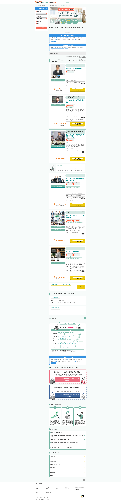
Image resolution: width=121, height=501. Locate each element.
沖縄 (75, 343)
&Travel (41, 487)
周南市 (58, 37)
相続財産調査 (74, 47)
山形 (70, 333)
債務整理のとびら (48, 492)
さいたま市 (62, 347)
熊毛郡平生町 (58, 39)
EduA (37, 488)
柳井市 (79, 37)
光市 (76, 37)
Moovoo (37, 489)
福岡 (58, 343)
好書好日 (57, 488)
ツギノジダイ (67, 488)
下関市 (55, 37)
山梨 (60, 336)
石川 (67, 336)
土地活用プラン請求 (83, 2)
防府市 (60, 37)
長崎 (63, 343)
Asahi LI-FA (67, 489)
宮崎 (69, 343)
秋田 (66, 333)
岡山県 (68, 138)
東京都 (68, 182)
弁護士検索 (67, 2)
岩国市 (63, 37)
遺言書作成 (52, 47)
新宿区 (72, 182)
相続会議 (66, 487)
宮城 (68, 333)
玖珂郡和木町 (73, 39)
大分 (67, 343)
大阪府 (68, 253)
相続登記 (78, 47)
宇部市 (66, 37)
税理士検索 (72, 2)
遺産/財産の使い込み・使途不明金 (59, 49)
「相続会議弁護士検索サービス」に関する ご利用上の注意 (60, 350)
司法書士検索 (77, 2)
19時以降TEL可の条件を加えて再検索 (81, 287)
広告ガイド (41, 497)
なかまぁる (57, 489)
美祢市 (55, 39)
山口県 (68, 70)
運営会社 (37, 497)
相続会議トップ (62, 2)
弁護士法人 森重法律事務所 (74, 68)
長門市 (52, 39)
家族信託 (81, 47)
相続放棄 (60, 47)
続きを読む (78, 78)
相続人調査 (69, 47)
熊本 (65, 343)
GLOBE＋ (57, 487)
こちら (70, 351)
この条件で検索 (41, 27)
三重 (65, 338)
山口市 (52, 37)
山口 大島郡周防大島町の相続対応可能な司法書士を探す (68, 395)
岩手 (63, 333)
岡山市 (72, 138)
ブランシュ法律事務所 (73, 251)
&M (36, 487)
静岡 (60, 338)
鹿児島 (72, 343)
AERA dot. (47, 489)
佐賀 (60, 343)
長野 (63, 336)
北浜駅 (77, 253)
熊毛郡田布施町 (63, 39)
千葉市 (69, 347)
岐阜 (63, 338)
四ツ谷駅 (77, 182)
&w (38, 487)
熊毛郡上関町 (69, 39)
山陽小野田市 (70, 37)
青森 (61, 333)
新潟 (58, 336)
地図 (83, 83)
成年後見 (52, 49)
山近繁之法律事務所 (55, 307)
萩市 (81, 37)
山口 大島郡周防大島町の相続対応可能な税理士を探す (68, 379)
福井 (69, 336)
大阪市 (72, 253)
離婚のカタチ (38, 492)
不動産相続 (66, 49)
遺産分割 (56, 47)
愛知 (58, 338)
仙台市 (59, 347)
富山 (65, 336)
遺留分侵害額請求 (64, 47)
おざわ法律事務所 (54, 297)
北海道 (59, 333)
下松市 (74, 37)
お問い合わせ (46, 497)
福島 (72, 333)
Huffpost (47, 488)
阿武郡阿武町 (78, 39)
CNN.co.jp (47, 487)
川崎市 (66, 347)
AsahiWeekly (77, 489)
